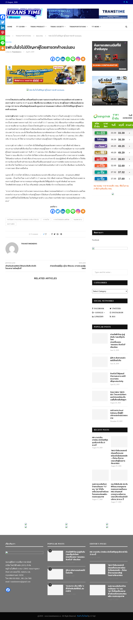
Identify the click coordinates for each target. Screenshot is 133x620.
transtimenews (16, 52)
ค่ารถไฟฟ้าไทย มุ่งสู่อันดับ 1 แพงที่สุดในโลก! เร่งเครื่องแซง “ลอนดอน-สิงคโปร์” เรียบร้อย (118, 341)
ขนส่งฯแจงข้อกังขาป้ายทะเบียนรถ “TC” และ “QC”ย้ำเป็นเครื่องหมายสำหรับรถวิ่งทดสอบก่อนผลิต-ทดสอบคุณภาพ (100, 490)
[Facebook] (52, 59)
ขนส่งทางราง (78, 219)
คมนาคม (39, 36)
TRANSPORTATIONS (77, 26)
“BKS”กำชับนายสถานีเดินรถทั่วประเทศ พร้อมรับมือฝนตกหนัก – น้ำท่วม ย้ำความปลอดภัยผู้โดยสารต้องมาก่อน (119, 457)
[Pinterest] (2, 32)
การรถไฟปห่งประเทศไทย (61, 219)
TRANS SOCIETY (57, 26)
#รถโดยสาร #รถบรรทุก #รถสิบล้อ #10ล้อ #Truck (23, 219)
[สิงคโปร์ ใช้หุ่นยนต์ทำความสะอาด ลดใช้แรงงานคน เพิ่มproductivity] (100, 377)
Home (9, 26)
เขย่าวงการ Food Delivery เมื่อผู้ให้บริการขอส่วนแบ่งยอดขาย (119, 414)
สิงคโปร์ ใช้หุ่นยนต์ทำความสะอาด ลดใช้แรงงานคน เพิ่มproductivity (117, 377)
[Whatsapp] (68, 59)
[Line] (73, 59)
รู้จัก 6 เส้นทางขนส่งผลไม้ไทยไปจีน (117, 359)
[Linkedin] (63, 59)
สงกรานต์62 (11, 224)
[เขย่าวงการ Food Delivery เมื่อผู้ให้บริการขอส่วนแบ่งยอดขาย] (100, 414)
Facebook (95, 240)
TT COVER (20, 26)
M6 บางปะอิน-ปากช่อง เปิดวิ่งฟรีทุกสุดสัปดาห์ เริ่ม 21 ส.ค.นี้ (100, 441)
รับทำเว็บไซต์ (82, 616)
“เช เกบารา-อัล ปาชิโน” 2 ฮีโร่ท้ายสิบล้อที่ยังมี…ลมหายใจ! (75, 588)
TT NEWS (95, 26)
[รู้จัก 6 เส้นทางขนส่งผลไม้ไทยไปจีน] (100, 362)
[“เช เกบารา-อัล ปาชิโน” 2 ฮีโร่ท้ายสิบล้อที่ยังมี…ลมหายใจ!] (55, 590)
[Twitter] (57, 59)
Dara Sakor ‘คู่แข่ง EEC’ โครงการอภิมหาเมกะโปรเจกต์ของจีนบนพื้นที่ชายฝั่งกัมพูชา (118, 396)
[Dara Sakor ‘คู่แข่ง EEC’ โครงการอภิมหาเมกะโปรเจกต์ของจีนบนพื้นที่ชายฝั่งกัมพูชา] (100, 396)
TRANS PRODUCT (37, 26)
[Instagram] (78, 59)
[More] (83, 59)
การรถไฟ (46, 219)
